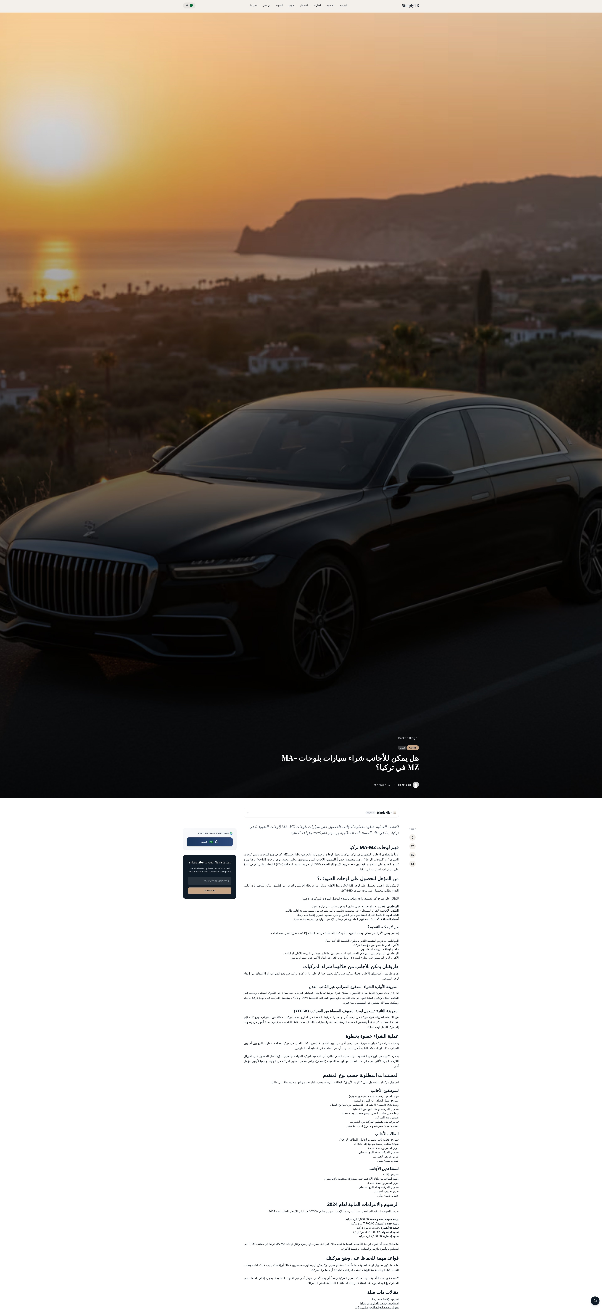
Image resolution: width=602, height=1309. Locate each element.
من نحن (266, 5)
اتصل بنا (253, 5)
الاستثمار (304, 5)
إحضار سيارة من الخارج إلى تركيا (379, 1303)
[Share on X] (412, 846)
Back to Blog (406, 738)
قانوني (291, 5)
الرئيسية (343, 5)
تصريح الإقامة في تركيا (385, 1299)
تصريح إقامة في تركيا (310, 915)
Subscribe (210, 890)
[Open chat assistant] (595, 1300)
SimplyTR (410, 5)
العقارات (317, 5)
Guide (412, 747)
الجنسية (330, 5)
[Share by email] (412, 864)
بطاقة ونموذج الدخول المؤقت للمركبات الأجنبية (329, 898)
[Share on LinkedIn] (412, 855)
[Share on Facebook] (412, 837)
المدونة (279, 5)
